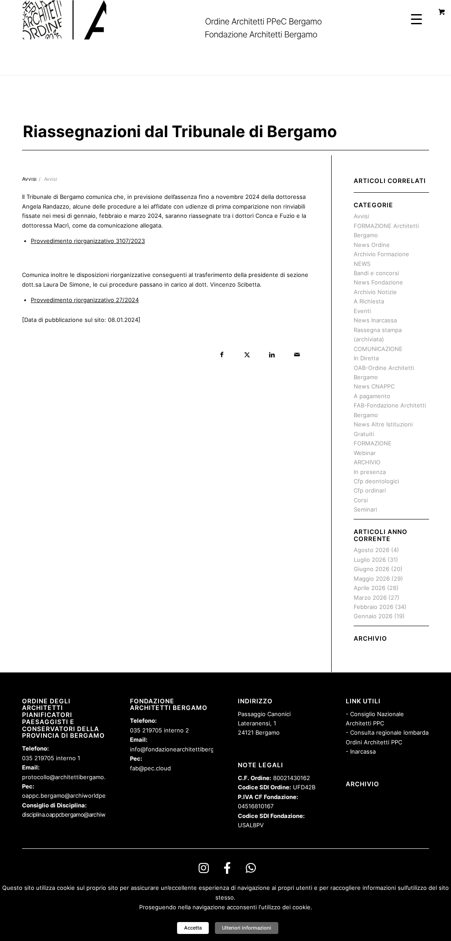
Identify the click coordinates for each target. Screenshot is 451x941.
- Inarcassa (361, 751)
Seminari (365, 509)
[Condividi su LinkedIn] (272, 355)
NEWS (362, 263)
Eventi (362, 310)
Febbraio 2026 (373, 606)
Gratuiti (364, 433)
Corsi (361, 500)
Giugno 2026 (371, 568)
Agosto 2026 (371, 549)
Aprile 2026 (369, 587)
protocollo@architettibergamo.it (65, 776)
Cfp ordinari (370, 490)
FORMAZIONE (373, 443)
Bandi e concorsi (376, 272)
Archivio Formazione (381, 254)
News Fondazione (378, 282)
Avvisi (50, 179)
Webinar (365, 452)
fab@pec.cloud (150, 768)
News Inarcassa (375, 320)
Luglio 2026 (370, 559)
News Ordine (372, 244)
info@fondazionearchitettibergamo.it (180, 749)
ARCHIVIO (367, 462)
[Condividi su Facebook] (222, 355)
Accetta (193, 928)
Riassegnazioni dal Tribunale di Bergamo (180, 131)
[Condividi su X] (247, 355)
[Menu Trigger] (416, 19)
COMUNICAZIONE (378, 348)
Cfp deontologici (376, 481)
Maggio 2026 (372, 578)
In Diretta (366, 358)
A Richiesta (369, 301)
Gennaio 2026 (373, 616)
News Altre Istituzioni (383, 424)
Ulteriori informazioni (246, 928)
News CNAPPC (374, 386)
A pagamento (372, 396)
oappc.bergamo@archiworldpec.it (68, 795)
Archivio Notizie (375, 291)
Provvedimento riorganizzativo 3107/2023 (88, 240)
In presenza (370, 471)
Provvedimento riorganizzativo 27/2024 (85, 299)
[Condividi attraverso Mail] (297, 355)
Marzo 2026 (370, 597)
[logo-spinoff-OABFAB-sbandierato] (183, 20)
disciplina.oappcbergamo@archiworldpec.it (75, 814)
